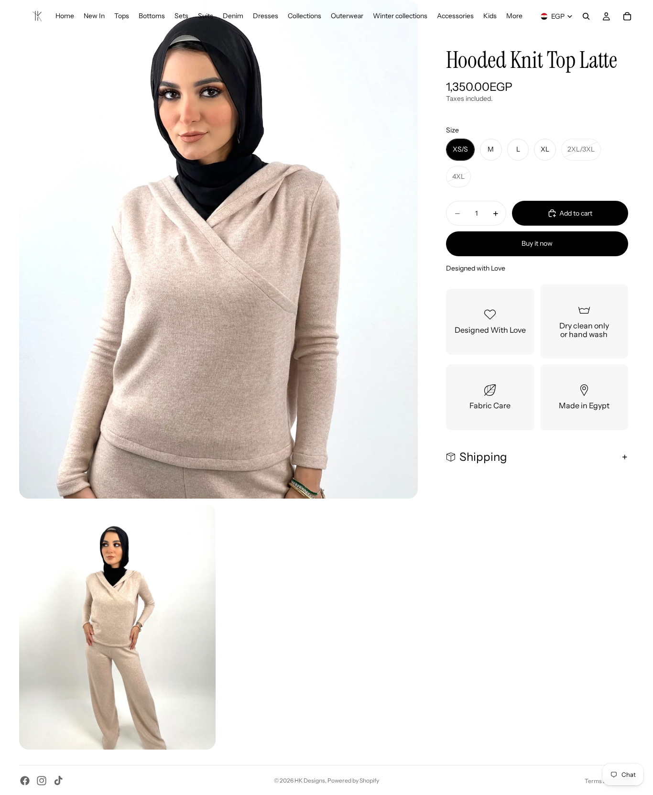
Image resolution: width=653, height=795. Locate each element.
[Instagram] (41, 780)
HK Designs (309, 780)
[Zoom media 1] (218, 249)
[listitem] (514, 16)
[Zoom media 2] (117, 627)
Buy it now (537, 243)
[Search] (586, 16)
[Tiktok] (58, 780)
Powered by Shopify (353, 780)
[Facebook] (25, 780)
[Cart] (627, 16)
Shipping (483, 457)
